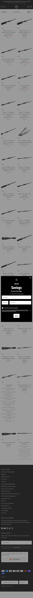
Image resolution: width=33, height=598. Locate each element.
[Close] (30, 278)
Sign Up (16, 316)
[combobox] (5, 302)
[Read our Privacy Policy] (30, 310)
